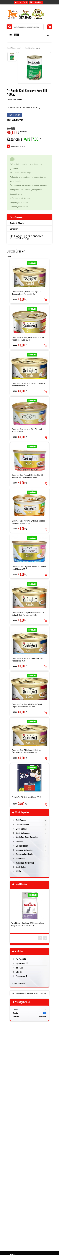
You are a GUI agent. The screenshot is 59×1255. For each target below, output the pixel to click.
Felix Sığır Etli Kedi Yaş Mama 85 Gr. (27, 797)
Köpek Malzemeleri (23, 832)
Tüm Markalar (19, 983)
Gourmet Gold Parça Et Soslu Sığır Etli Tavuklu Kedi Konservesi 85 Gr (27, 476)
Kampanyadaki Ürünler (24, 854)
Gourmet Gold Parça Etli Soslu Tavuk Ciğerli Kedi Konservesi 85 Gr (27, 705)
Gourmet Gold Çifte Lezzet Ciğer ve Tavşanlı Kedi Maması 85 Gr (26, 293)
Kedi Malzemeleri (14, 48)
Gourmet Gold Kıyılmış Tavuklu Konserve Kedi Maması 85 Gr (28, 384)
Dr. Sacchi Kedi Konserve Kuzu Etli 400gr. (29, 993)
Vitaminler (19, 841)
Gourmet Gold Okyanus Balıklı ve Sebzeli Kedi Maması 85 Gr (29, 568)
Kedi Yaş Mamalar (32, 48)
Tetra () (19, 971)
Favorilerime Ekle (18, 146)
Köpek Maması (21, 828)
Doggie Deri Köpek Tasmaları (27, 837)
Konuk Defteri (21, 866)
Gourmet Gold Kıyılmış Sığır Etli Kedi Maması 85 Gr (27, 430)
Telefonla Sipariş (17, 223)
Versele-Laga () (21, 976)
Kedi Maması (21, 820)
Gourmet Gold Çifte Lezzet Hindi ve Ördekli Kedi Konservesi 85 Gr (26, 751)
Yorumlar (14, 228)
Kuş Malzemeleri (22, 845)
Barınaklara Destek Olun (25, 862)
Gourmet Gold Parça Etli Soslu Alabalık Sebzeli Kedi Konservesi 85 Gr (28, 614)
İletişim (18, 871)
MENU (16, 35)
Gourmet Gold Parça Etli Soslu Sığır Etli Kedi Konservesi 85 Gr (28, 338)
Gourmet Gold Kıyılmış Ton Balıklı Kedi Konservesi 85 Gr (27, 659)
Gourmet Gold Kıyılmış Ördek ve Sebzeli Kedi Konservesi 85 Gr (28, 522)
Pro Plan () (21, 959)
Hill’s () (19, 967)
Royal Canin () (22, 963)
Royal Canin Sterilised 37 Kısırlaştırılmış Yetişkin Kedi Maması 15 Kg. (27, 924)
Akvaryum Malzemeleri (24, 849)
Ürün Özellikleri (16, 217)
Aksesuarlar (20, 858)
